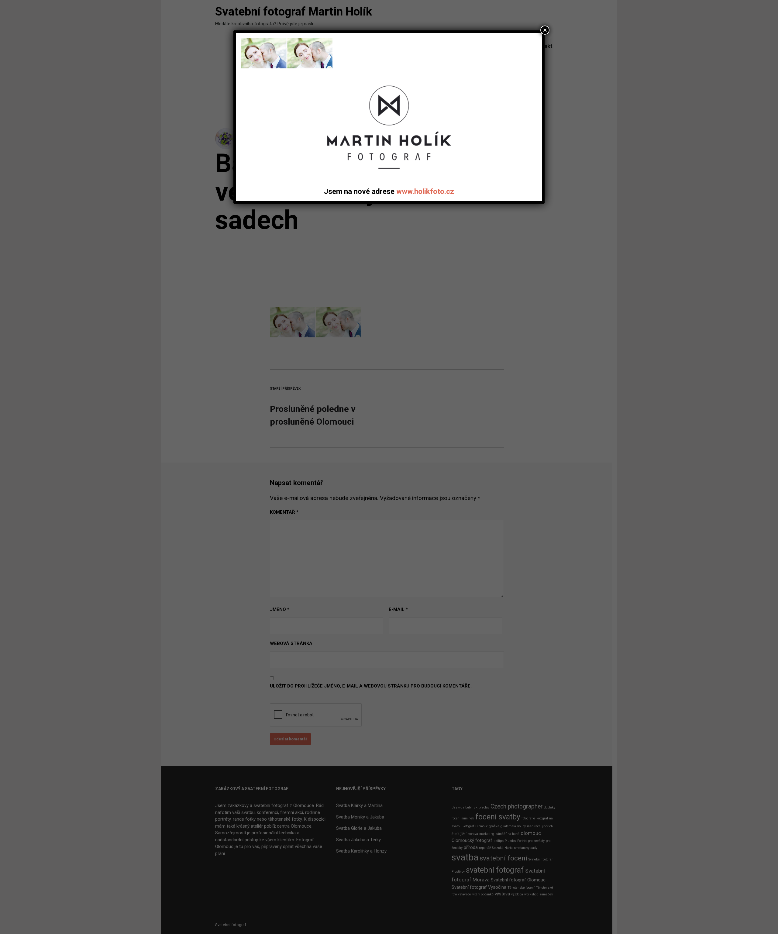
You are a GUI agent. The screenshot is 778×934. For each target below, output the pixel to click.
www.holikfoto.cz (425, 191)
